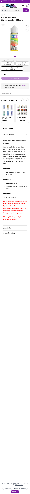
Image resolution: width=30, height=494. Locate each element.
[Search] (26, 10)
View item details (6, 93)
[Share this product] (27, 29)
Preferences (7, 488)
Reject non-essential (20, 488)
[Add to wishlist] (27, 25)
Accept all (15, 491)
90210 (23, 85)
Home (5, 15)
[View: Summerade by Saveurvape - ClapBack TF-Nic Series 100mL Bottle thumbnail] (15, 56)
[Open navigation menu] (3, 6)
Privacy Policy (19, 485)
